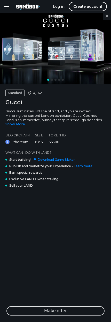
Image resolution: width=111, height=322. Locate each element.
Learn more (83, 166)
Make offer (55, 310)
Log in (59, 6)
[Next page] (100, 48)
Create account (87, 6)
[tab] (48, 80)
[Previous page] (10, 48)
